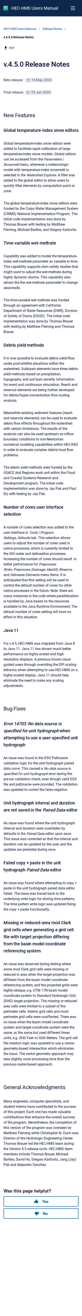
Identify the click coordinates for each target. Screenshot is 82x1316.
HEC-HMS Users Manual (34, 8)
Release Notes (52, 29)
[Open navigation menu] (73, 8)
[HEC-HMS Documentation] (5, 8)
